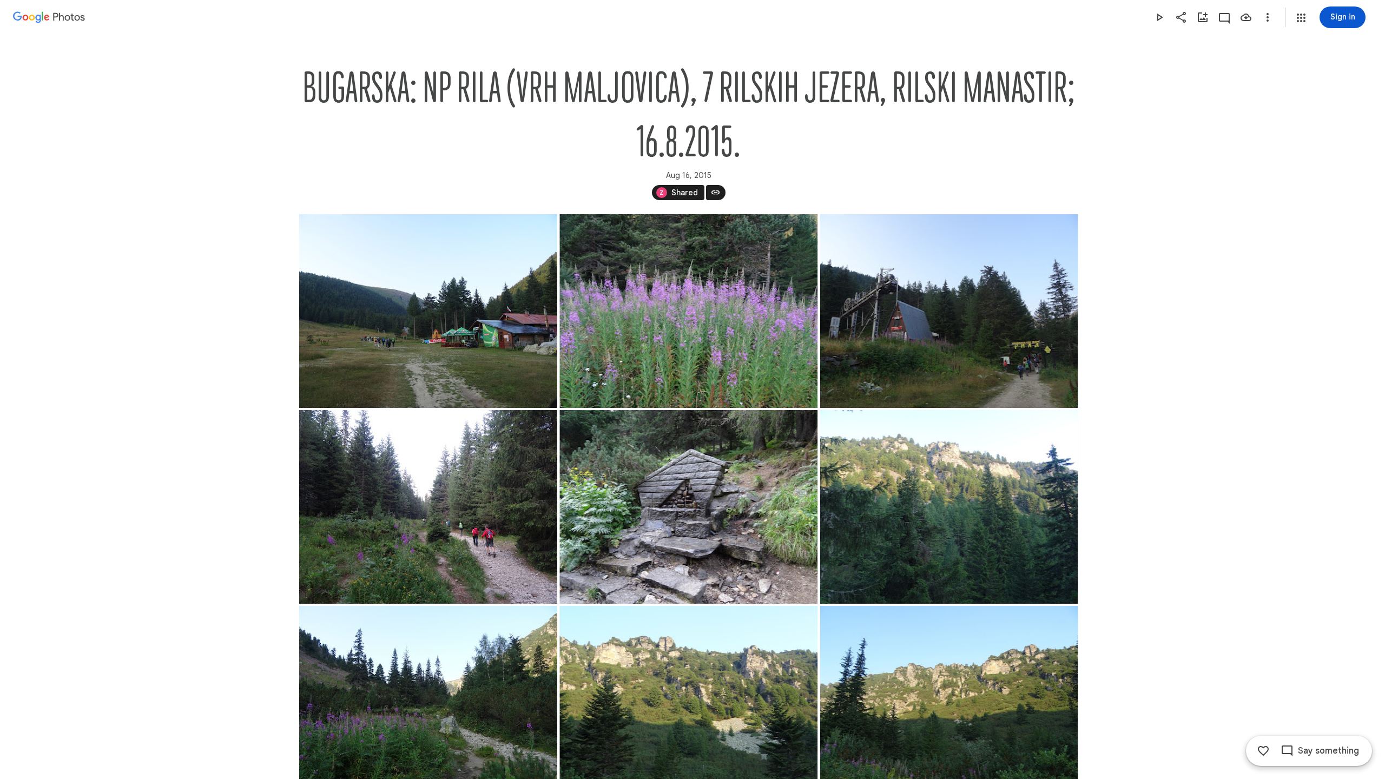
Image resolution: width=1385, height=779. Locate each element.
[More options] (1267, 17)
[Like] (1263, 751)
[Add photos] (1202, 17)
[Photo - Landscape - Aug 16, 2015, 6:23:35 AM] (949, 311)
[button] (1301, 18)
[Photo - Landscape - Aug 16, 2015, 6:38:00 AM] (949, 507)
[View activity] (1224, 17)
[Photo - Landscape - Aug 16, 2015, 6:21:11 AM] (428, 311)
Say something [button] (1328, 750)
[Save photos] (1246, 17)
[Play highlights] (1159, 17)
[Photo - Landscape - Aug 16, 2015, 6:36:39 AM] (688, 507)
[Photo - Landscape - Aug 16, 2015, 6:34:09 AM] (428, 507)
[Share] (1181, 17)
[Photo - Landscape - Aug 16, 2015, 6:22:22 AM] (688, 311)
